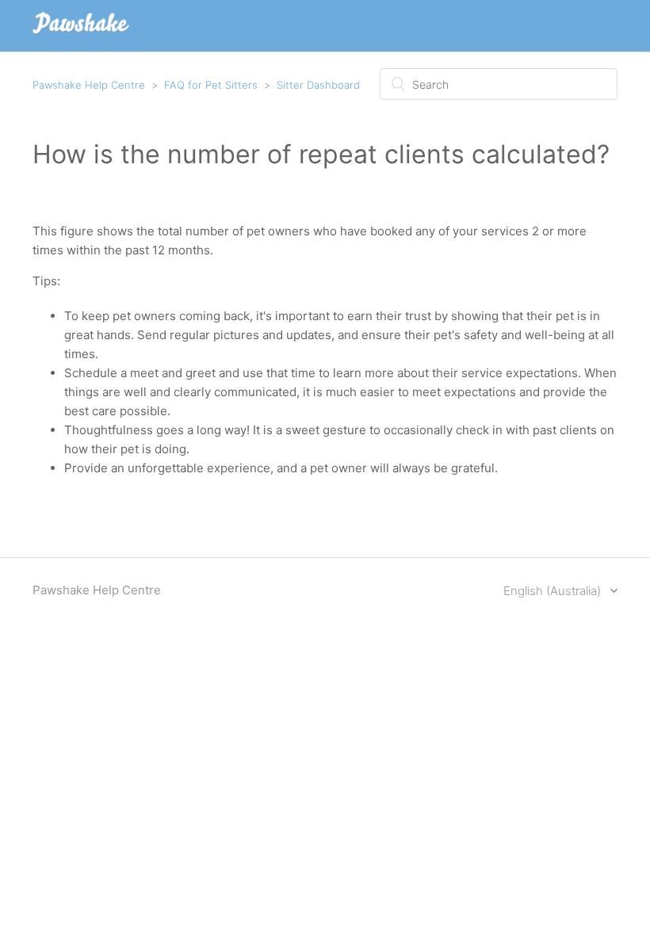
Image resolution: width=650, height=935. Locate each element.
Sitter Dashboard (318, 84)
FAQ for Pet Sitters (211, 84)
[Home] (80, 33)
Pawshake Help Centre (88, 84)
